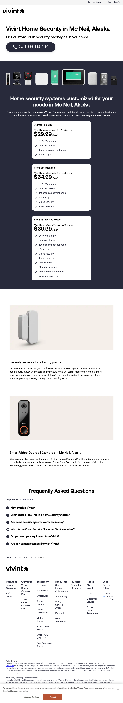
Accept (53, 697)
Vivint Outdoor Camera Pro (25, 604)
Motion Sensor (40, 619)
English (108, 2)
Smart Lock (42, 596)
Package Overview (11, 586)
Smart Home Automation (61, 588)
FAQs (90, 593)
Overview (42, 585)
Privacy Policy (106, 586)
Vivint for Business (76, 586)
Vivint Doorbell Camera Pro (25, 589)
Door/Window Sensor (44, 645)
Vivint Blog (61, 596)
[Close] (118, 688)
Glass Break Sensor (43, 628)
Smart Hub (42, 590)
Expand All (12, 500)
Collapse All (26, 500)
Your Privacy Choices (110, 596)
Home (8, 558)
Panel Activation (60, 620)
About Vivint (90, 586)
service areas (21, 558)
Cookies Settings (31, 697)
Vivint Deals (9, 595)
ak (32, 558)
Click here (10, 666)
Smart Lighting (41, 603)
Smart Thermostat (42, 611)
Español (117, 2)
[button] (61, 508)
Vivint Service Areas (59, 605)
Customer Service (94, 2)
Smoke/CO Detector (43, 636)
